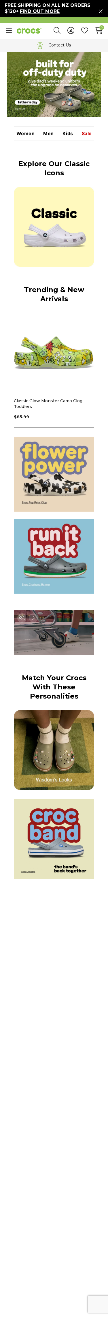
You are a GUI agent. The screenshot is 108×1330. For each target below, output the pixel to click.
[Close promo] (101, 11)
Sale (87, 133)
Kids (67, 133)
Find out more (40, 11)
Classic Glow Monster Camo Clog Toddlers (48, 403)
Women (25, 133)
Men (48, 133)
